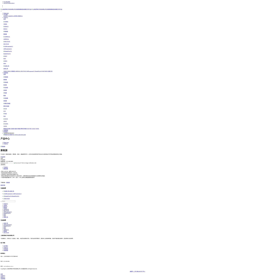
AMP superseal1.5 (30, 71)
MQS (46, 71)
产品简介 (5, 167)
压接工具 (50, 71)
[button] (25, 163)
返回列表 (3, 185)
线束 (16, 128)
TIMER (5, 71)
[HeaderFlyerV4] (7, 196)
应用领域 (5, 72)
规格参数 (5, 168)
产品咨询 (3, 156)
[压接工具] (6, 191)
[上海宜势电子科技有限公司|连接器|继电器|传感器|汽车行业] (137, 9)
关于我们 (5, 14)
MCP (43, 71)
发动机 (9, 128)
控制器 (19, 128)
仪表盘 (12, 128)
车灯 (30, 128)
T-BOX (37, 128)
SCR (28, 128)
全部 (4, 19)
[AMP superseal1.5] (8, 193)
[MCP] (5, 198)
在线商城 (5, 130)
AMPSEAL (17, 71)
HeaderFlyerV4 (38, 71)
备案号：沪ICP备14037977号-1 (137, 271)
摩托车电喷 (24, 128)
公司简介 (5, 16)
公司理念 (15, 16)
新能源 (13, 71)
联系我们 (5, 131)
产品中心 (5, 17)
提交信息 (3, 164)
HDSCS (9, 71)
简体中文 (11, 134)
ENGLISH (23, 134)
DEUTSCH (23, 71)
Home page (6, 13)
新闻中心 (20, 16)
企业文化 (10, 16)
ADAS (33, 128)
